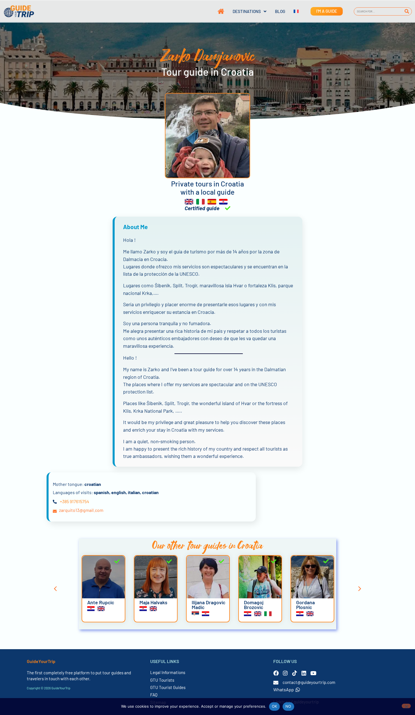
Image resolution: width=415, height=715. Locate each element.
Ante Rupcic (100, 602)
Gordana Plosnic (305, 604)
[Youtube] (313, 673)
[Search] (407, 11)
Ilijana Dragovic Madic (208, 604)
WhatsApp (283, 689)
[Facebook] (276, 673)
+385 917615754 (74, 501)
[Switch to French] (292, 11)
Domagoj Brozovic (253, 604)
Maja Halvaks (153, 602)
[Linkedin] (304, 673)
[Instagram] (285, 673)
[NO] (406, 706)
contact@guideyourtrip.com (309, 682)
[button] (55, 589)
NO (288, 706)
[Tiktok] (294, 673)
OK (274, 706)
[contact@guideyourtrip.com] (275, 682)
